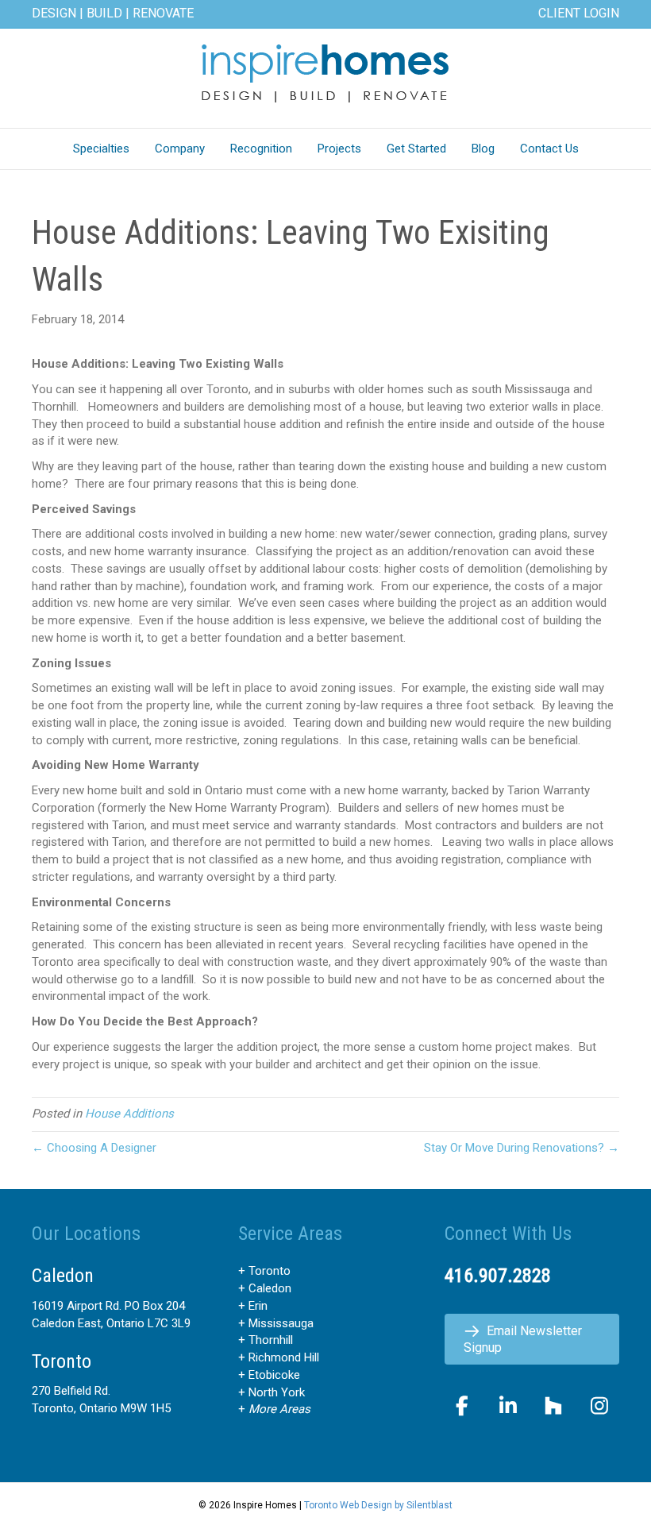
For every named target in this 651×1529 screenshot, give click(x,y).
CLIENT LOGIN (578, 13)
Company (180, 148)
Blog (483, 148)
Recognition (261, 148)
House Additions (129, 1113)
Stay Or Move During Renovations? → (521, 1148)
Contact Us (549, 148)
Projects (339, 148)
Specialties (101, 148)
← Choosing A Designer (94, 1148)
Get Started (416, 148)
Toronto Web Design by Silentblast (378, 1505)
